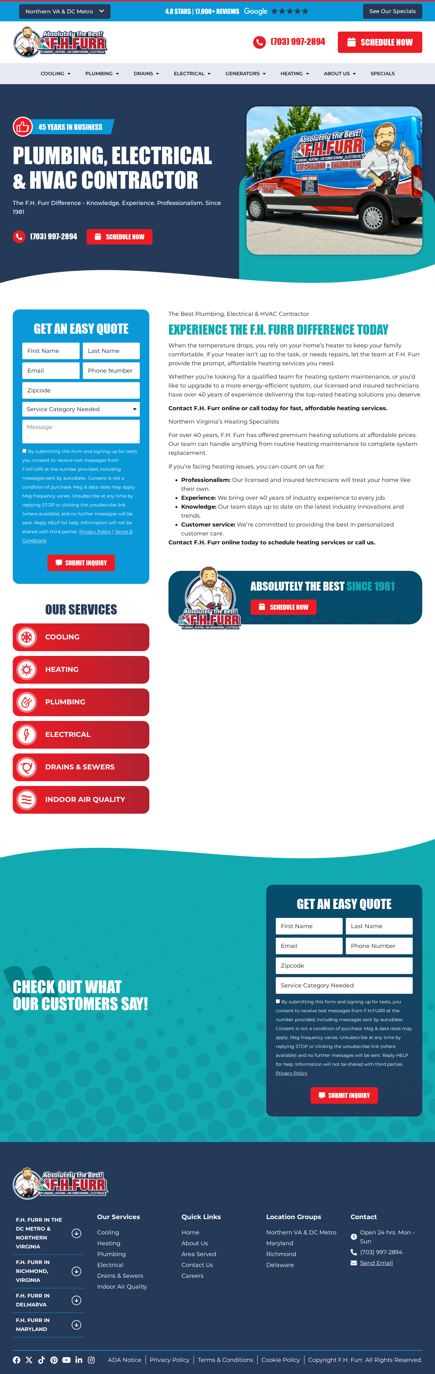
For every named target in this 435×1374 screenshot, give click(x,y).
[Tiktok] (41, 1360)
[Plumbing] (26, 702)
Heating (292, 73)
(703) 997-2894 (298, 41)
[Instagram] (91, 1360)
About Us (337, 73)
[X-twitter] (29, 1360)
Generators (242, 73)
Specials (383, 73)
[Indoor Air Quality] (26, 800)
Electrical (189, 73)
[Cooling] (26, 637)
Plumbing (99, 73)
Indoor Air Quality (85, 799)
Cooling (52, 73)
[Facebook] (16, 1360)
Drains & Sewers (80, 767)
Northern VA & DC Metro (59, 11)
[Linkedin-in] (78, 1360)
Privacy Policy (95, 532)
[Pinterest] (54, 1360)
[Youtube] (66, 1360)
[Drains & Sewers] (26, 767)
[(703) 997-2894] (259, 42)
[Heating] (26, 669)
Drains (143, 73)
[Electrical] (26, 734)
